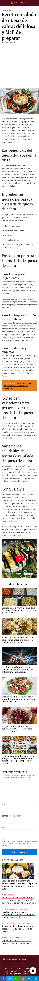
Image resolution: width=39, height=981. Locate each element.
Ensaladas (6, 10)
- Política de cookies (22, 961)
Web (3, 827)
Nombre (6, 805)
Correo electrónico (11, 816)
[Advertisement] (19, 65)
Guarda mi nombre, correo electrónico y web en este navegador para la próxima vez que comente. (19, 843)
